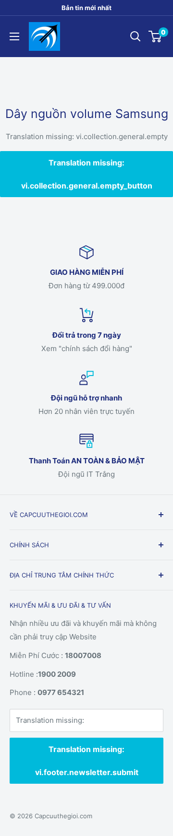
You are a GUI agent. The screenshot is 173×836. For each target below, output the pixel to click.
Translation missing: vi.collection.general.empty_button (86, 174)
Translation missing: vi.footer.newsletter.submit (86, 760)
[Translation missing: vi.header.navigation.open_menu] (14, 36)
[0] (155, 36)
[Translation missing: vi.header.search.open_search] (135, 36)
